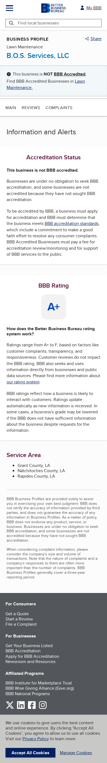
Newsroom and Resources (30, 661)
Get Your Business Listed (29, 645)
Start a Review (19, 619)
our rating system (23, 382)
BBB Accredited (69, 74)
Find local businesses (38, 23)
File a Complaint (21, 624)
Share (96, 39)
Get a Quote (17, 614)
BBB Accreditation (23, 651)
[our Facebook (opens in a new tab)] (31, 708)
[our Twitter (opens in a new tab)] (9, 708)
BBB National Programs (27, 693)
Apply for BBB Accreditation (32, 656)
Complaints (59, 107)
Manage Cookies (76, 752)
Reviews (31, 107)
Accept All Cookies (30, 753)
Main (10, 107)
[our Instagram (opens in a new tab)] (42, 708)
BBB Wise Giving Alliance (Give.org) (39, 688)
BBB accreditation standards (71, 223)
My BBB (94, 7)
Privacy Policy (35, 739)
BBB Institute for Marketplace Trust (38, 683)
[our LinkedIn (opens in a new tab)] (20, 708)
